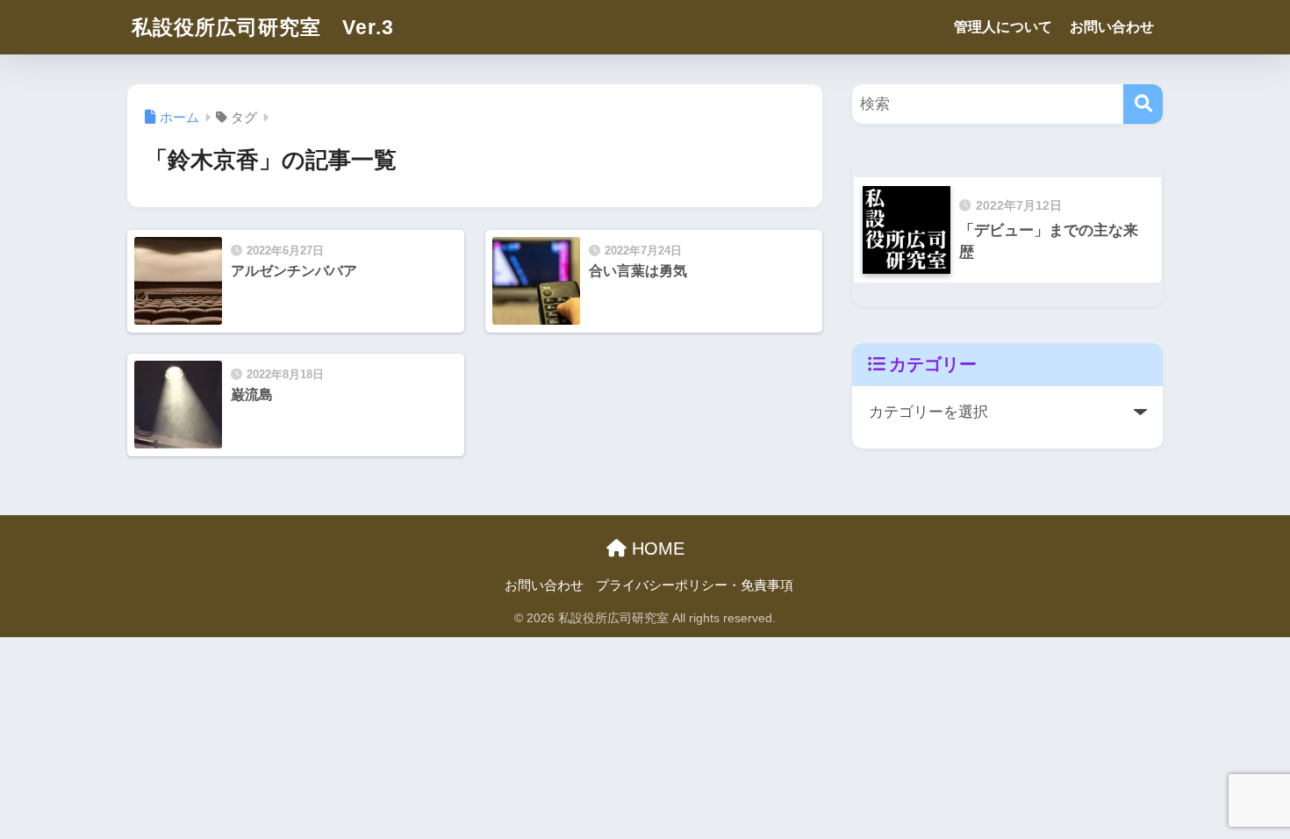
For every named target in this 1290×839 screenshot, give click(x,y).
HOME (655, 548)
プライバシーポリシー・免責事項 (694, 585)
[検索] (1143, 104)
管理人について (1003, 26)
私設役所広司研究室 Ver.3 (263, 27)
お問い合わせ (1112, 26)
